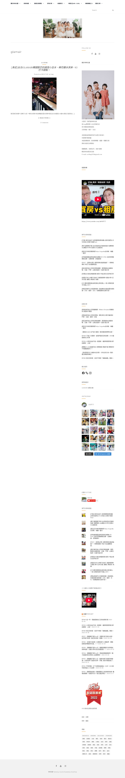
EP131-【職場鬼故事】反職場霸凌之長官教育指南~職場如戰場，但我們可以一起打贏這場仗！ (98, 672)
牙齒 (96, 747)
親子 (104, 751)
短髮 (109, 747)
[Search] (113, 10)
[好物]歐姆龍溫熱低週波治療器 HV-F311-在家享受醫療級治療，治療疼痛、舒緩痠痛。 (98, 258)
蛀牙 (100, 751)
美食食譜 (26, 3)
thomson (109, 735)
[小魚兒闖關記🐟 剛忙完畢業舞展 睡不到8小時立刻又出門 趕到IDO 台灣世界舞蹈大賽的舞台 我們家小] (93, 430)
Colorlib (61, 772)
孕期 (84, 741)
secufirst (101, 735)
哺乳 (97, 738)
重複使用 (95, 754)
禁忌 (84, 751)
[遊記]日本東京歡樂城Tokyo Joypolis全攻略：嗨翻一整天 (101, 529)
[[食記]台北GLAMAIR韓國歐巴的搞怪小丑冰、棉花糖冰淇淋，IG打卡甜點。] (44, 94)
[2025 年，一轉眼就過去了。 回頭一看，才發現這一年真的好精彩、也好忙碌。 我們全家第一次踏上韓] (85, 430)
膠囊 (96, 751)
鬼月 (104, 754)
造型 (90, 754)
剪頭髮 (88, 738)
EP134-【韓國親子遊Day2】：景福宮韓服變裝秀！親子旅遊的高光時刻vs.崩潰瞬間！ (97, 654)
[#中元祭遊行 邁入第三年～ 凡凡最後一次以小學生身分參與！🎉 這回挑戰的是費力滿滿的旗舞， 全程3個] (110, 447)
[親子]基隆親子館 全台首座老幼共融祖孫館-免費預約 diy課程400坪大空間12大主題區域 (98, 246)
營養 (92, 747)
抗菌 (110, 741)
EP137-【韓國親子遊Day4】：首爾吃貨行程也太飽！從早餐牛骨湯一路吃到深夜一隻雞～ (97, 637)
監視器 (100, 747)
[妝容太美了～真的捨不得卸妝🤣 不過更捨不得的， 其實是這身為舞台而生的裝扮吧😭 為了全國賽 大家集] (110, 430)
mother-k (86, 735)
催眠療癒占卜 (89, 3)
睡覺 (105, 747)
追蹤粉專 (84, 167)
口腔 (93, 738)
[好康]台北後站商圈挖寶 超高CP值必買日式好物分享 (98, 274)
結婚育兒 (60, 3)
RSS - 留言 (85, 721)
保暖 (84, 738)
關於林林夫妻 (14, 3)
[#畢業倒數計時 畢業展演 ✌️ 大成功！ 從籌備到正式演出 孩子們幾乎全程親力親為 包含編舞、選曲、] (102, 413)
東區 (94, 744)
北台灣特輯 (44, 62)
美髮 (88, 751)
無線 (88, 747)
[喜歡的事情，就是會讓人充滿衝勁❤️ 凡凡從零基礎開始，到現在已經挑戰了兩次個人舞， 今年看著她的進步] (85, 438)
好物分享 (49, 3)
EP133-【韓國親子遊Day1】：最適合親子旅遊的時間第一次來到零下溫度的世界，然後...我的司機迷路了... (98, 659)
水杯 (106, 744)
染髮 (98, 744)
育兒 (92, 751)
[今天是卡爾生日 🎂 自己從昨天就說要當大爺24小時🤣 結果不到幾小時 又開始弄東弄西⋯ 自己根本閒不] (93, 421)
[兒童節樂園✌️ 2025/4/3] (110, 413)
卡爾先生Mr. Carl (74, 3)
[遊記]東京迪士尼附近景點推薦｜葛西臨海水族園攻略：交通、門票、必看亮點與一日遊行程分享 (97, 269)
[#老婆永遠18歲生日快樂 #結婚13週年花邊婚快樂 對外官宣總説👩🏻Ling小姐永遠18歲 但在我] (102, 438)
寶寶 (93, 741)
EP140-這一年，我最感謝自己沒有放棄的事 (95, 620)
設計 (108, 751)
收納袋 (89, 744)
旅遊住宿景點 (38, 3)
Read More (44, 118)
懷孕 (106, 741)
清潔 (84, 747)
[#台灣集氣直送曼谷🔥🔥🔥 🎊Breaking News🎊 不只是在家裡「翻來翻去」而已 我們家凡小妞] (102, 447)
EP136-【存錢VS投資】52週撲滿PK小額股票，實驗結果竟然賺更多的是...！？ (97, 643)
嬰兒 (105, 738)
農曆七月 (85, 754)
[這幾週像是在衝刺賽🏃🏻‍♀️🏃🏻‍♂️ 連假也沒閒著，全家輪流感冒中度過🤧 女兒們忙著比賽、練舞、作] (110, 438)
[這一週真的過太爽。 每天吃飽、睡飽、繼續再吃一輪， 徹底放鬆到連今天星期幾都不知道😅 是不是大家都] (102, 421)
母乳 (102, 744)
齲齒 (108, 754)
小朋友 (97, 741)
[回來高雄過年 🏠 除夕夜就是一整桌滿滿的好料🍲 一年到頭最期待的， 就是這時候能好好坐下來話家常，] (110, 421)
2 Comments (44, 122)
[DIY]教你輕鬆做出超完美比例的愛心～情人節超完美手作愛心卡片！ (101, 571)
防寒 (100, 754)
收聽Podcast (88, 614)
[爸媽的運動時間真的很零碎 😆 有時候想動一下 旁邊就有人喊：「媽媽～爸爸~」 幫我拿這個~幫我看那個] (85, 413)
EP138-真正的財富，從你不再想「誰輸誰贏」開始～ (98, 358)
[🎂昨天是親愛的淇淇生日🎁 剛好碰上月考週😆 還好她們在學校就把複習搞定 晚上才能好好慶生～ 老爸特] (93, 438)
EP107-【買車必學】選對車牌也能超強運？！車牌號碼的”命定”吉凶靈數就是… (102, 543)
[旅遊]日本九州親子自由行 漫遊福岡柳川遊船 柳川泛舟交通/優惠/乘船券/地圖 (98, 278)
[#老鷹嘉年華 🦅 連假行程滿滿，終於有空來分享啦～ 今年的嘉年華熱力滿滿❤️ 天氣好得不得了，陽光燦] (85, 447)
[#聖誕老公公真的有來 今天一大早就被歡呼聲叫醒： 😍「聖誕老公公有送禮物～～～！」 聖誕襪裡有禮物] (102, 430)
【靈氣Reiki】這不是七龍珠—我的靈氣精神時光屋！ (97, 332)
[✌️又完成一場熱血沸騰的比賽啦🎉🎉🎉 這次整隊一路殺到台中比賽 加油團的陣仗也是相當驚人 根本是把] (93, 413)
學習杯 (88, 741)
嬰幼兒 (109, 738)
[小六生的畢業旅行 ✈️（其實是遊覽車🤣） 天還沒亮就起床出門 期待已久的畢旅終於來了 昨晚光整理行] (85, 421)
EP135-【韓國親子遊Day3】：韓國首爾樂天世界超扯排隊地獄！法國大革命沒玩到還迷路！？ (97, 648)
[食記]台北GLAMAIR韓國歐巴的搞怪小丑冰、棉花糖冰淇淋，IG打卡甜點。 (44, 68)
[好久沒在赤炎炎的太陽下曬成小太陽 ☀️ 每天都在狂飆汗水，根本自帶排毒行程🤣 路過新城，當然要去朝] (93, 447)
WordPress (74, 772)
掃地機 (84, 744)
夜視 (101, 738)
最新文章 (97, 3)
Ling (52, 74)
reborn (93, 735)
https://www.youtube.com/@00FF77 (94, 221)
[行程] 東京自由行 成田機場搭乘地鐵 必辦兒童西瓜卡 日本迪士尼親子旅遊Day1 (101, 515)
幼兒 (102, 741)
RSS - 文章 (85, 717)
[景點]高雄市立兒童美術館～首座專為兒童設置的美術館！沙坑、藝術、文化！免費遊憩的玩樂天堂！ (98, 289)
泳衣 (110, 744)
